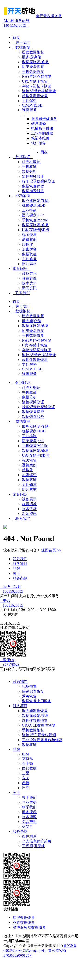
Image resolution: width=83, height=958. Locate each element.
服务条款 (20, 578)
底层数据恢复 (24, 918)
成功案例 (23, 196)
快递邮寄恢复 (33, 691)
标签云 (27, 827)
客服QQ (8, 660)
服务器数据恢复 (35, 711)
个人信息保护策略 (36, 841)
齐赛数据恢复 (24, 922)
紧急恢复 (29, 696)
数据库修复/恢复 (35, 716)
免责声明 (29, 822)
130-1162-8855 (16, 23)
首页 (16, 38)
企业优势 (29, 802)
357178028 (11, 664)
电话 (5, 601)
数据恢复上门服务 (36, 701)
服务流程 (29, 812)
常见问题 (21, 269)
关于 (16, 573)
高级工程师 (10, 587)
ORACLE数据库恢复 (39, 725)
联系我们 (21, 293)
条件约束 (29, 836)
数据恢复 (23, 47)
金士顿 (27, 763)
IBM (25, 754)
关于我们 (21, 42)
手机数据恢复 (33, 730)
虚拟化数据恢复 (35, 720)
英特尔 (27, 759)
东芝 (25, 778)
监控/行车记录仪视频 (39, 735)
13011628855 (13, 591)
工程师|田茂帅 (33, 846)
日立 (25, 788)
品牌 (16, 568)
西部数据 (29, 768)
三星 (25, 773)
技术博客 (29, 817)
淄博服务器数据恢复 (29, 927)
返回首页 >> (51, 550)
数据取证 (23, 157)
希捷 (25, 783)
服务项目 (20, 564)
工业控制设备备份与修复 (42, 740)
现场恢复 (29, 686)
